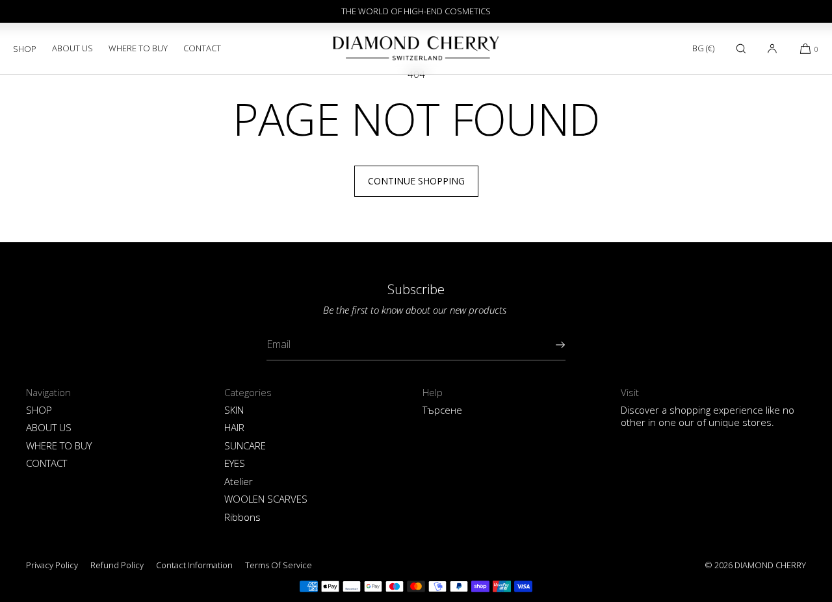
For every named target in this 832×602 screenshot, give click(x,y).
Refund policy (117, 565)
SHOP (24, 49)
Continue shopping (416, 181)
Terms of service (278, 565)
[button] (741, 48)
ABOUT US (72, 48)
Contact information (194, 565)
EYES (234, 463)
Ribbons (242, 516)
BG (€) (703, 48)
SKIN (234, 409)
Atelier (238, 481)
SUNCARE (245, 445)
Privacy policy (52, 565)
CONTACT (202, 48)
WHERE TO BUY (138, 48)
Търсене (442, 409)
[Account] (772, 48)
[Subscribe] (549, 344)
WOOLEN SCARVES (265, 498)
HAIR (234, 427)
